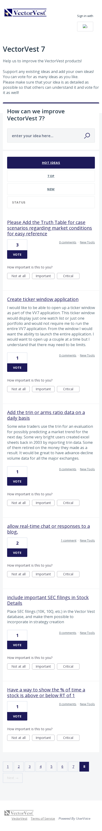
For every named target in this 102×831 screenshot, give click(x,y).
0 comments (67, 242)
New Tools (87, 242)
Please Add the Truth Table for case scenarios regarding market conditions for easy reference (49, 228)
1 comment (68, 540)
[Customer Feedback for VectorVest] (25, 12)
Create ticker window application (43, 299)
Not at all (20, 276)
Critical (71, 276)
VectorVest (19, 818)
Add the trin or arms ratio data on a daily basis (46, 415)
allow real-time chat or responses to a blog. (48, 529)
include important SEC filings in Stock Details (48, 600)
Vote (17, 254)
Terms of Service (43, 818)
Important (45, 276)
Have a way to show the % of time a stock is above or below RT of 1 (46, 693)
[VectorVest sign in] (85, 26)
